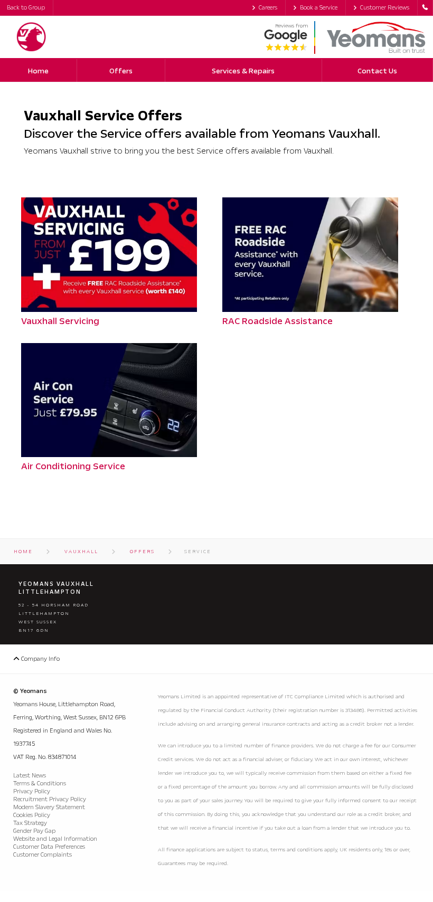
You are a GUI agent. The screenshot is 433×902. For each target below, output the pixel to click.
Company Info (40, 659)
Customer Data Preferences (49, 847)
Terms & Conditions (39, 783)
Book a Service (318, 8)
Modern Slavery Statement (49, 807)
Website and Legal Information (55, 839)
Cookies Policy (31, 815)
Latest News (29, 776)
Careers (268, 8)
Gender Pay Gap (34, 831)
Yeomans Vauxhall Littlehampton (56, 588)
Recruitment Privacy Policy (49, 799)
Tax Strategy (30, 823)
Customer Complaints (42, 855)
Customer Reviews (384, 8)
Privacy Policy (31, 791)
